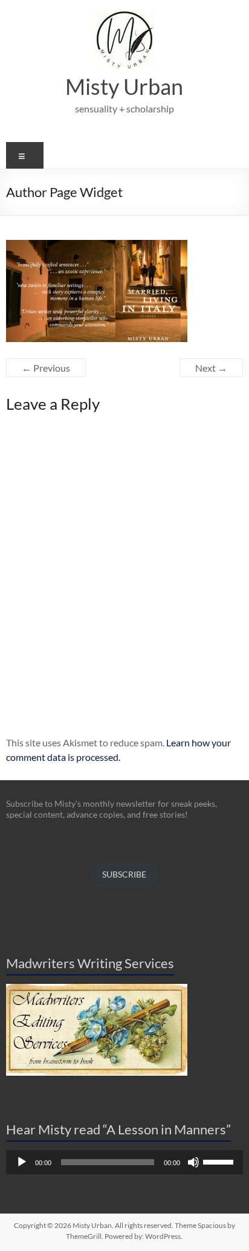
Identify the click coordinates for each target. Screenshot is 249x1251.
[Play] (22, 1162)
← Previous (46, 367)
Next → (211, 367)
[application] (124, 1162)
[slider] (220, 1161)
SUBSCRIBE (124, 874)
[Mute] (193, 1162)
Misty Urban (124, 86)
